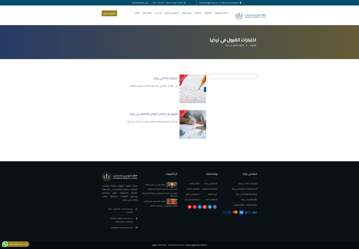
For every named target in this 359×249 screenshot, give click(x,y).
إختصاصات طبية (211, 199)
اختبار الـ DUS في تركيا (165, 78)
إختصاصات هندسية (192, 199)
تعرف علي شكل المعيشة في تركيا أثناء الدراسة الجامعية (159, 194)
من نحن (158, 13)
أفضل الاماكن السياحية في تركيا (244, 189)
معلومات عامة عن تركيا (248, 183)
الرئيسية (252, 45)
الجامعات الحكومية (209, 189)
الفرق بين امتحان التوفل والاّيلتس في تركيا (153, 113)
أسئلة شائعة (194, 183)
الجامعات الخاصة (193, 189)
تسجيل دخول (109, 13)
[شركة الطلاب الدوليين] (253, 15)
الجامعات (207, 13)
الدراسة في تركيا (211, 183)
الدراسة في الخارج (172, 13)
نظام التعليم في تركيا (249, 199)
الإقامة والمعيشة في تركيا (246, 194)
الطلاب (136, 13)
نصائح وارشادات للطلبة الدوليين (245, 205)
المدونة (198, 13)
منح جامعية (186, 13)
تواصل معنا (147, 13)
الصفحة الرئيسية (221, 13)
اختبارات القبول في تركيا (234, 45)
